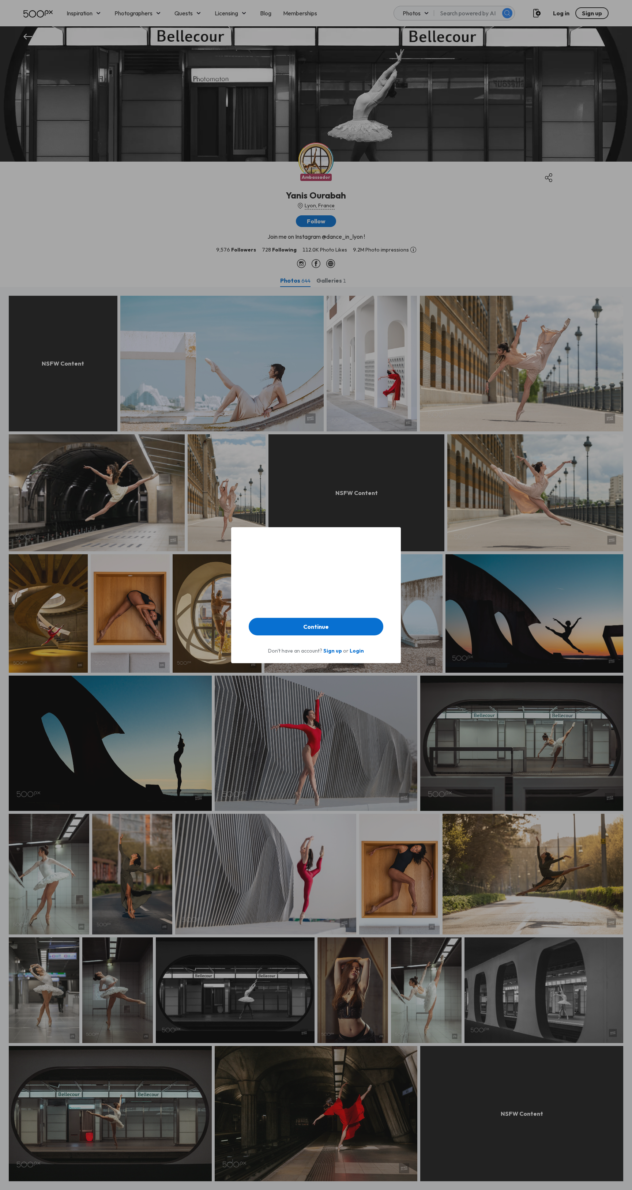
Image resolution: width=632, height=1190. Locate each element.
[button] (316, 626)
